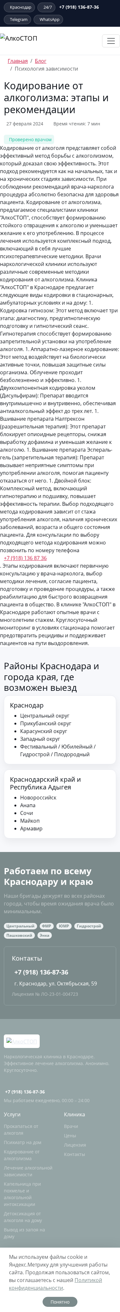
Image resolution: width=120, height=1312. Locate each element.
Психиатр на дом (22, 1142)
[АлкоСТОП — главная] (36, 41)
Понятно (60, 1302)
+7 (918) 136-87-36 (41, 972)
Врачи (71, 1126)
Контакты (74, 1154)
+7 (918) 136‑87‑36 (79, 7)
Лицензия (75, 1145)
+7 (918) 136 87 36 (25, 558)
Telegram (19, 19)
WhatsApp (50, 19)
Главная (18, 60)
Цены (70, 1135)
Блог (40, 60)
